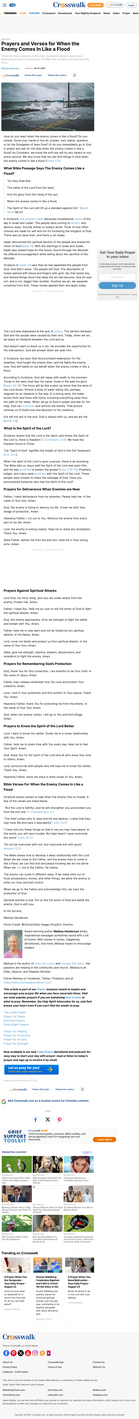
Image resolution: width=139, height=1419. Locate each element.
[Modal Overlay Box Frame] (69, 709)
